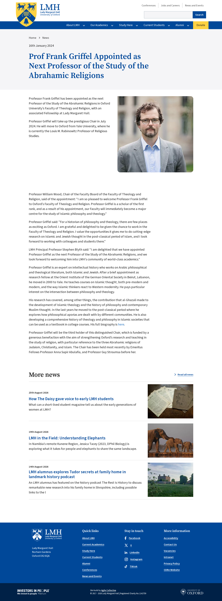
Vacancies (170, 551)
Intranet (169, 557)
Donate (200, 25)
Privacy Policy (172, 563)
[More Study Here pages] (136, 25)
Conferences (149, 5)
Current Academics (93, 544)
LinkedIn (134, 552)
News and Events (194, 5)
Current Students (154, 25)
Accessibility (171, 538)
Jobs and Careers (170, 5)
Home (32, 38)
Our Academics (99, 25)
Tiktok (133, 566)
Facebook (134, 538)
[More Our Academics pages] (112, 25)
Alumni (180, 25)
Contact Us (170, 544)
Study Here (126, 25)
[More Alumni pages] (188, 25)
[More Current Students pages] (168, 25)
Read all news (185, 374)
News (45, 38)
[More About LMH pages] (83, 25)
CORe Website (172, 570)
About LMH (73, 25)
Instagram (136, 559)
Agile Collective (108, 590)
